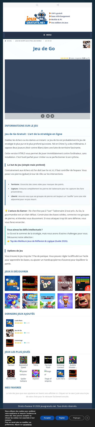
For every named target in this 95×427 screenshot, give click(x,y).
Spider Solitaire (23, 379)
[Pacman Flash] (48, 360)
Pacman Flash (48, 366)
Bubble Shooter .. (73, 366)
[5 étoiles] (68, 58)
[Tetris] (35, 360)
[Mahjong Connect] (60, 360)
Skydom (36, 378)
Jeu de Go (18, 330)
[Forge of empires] (48, 374)
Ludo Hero (18, 320)
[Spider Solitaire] (23, 373)
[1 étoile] (61, 58)
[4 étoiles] (66, 58)
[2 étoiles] (63, 58)
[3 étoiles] (64, 58)
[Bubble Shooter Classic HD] (73, 360)
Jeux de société (20, 41)
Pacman (11, 365)
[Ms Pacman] (11, 373)
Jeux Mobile (38, 41)
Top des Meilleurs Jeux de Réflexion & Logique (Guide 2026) (38, 241)
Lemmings (19, 340)
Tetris (35, 365)
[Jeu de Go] (9, 333)
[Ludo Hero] (9, 323)
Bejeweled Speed (23, 366)
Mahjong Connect (60, 366)
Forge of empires (48, 379)
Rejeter (62, 418)
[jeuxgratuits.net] (47, 17)
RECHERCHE (37, 4)
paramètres (27, 425)
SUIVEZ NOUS (58, 4)
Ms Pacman (11, 378)
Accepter (47, 418)
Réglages (76, 418)
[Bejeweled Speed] (23, 360)
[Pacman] (11, 360)
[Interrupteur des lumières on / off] (43, 116)
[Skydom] (35, 373)
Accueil (9, 41)
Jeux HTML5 (29, 41)
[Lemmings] (9, 343)
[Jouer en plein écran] (48, 116)
